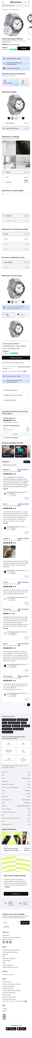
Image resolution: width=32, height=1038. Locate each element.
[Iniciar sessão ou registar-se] (25, 2)
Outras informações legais (8, 992)
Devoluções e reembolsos (8, 958)
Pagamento (5, 954)
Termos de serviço (7, 982)
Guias (3, 963)
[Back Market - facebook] (10, 942)
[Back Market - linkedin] (7, 942)
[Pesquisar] (3, 5)
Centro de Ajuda (6, 960)
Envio (3, 956)
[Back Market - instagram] (3, 942)
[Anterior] (9, 118)
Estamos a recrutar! (7, 939)
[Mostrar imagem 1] (12, 118)
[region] (16, 82)
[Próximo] (23, 118)
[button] (7, 31)
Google (7, 886)
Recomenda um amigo (8, 974)
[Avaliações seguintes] (28, 704)
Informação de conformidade (24, 366)
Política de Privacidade (8, 988)
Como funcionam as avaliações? (11, 437)
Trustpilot (4, 1008)
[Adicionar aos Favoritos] (28, 39)
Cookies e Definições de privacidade (11, 990)
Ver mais (5, 488)
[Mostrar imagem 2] (16, 118)
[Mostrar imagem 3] (19, 118)
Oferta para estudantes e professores (11, 937)
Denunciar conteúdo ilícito (8, 997)
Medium (4, 1010)
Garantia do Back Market (8, 986)
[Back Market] (16, 2)
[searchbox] (17, 5)
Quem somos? (6, 935)
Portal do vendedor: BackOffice (10, 952)
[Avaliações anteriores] (24, 704)
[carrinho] (28, 2)
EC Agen (5, 368)
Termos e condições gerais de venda (11, 984)
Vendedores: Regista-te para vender (11, 950)
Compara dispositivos (7, 965)
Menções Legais (6, 995)
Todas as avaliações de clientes (10, 967)
